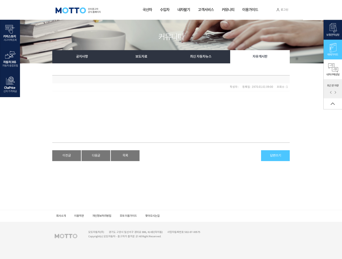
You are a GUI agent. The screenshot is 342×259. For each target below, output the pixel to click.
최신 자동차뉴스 (200, 57)
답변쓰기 (275, 155)
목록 (125, 155)
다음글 (96, 155)
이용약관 (79, 216)
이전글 (67, 155)
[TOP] (333, 103)
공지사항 (82, 57)
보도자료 (141, 57)
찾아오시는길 (152, 216)
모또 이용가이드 (128, 216)
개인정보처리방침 (101, 216)
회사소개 (61, 216)
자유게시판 (260, 57)
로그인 (284, 9)
